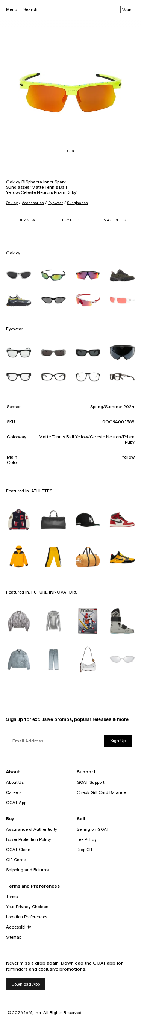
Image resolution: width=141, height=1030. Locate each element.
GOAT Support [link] (90, 782)
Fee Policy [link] (87, 840)
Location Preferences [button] (26, 917)
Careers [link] (13, 793)
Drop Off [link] (84, 850)
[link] (19, 275)
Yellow (128, 457)
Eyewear (55, 203)
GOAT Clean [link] (18, 850)
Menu (11, 10)
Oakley (12, 203)
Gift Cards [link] (16, 860)
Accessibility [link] (18, 927)
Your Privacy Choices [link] (27, 907)
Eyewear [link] (14, 329)
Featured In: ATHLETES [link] (29, 491)
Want (127, 10)
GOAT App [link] (16, 803)
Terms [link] (12, 897)
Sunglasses (77, 203)
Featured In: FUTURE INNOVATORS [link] (41, 592)
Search (30, 10)
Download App (26, 984)
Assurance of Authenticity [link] (31, 829)
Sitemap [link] (13, 937)
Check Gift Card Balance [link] (101, 793)
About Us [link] (15, 782)
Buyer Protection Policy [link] (28, 840)
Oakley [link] (13, 253)
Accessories (33, 203)
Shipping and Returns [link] (27, 870)
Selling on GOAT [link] (93, 829)
